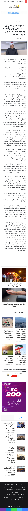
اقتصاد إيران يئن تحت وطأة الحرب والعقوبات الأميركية (21, 359)
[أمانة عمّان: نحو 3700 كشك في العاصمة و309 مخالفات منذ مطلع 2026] (7, 322)
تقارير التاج (6, 497)
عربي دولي (21, 497)
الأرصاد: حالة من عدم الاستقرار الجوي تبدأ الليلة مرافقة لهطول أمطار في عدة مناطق (21, 334)
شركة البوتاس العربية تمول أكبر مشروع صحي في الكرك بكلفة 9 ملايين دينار (10, 439)
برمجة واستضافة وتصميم (17, 506)
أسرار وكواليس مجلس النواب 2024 (15, 499)
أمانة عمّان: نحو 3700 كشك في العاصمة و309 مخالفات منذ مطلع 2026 (8, 333)
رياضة (6, 499)
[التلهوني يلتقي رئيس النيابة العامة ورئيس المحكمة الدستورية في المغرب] (21, 469)
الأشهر (7, 417)
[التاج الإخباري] (14, 6)
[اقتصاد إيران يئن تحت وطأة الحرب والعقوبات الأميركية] (20, 349)
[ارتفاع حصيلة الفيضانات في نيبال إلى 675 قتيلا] (21, 449)
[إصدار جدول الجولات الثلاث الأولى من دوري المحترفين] (7, 349)
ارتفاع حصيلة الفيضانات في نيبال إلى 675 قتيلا (9, 449)
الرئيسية (22, 21)
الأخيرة (20, 417)
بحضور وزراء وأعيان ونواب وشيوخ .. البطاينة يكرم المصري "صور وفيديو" (10, 458)
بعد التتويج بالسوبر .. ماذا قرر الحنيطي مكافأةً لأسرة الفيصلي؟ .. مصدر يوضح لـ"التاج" (9, 427)
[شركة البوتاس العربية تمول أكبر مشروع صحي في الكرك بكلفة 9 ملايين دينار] (21, 437)
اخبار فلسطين (7, 494)
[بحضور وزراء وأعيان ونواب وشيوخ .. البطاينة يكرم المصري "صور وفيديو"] (21, 457)
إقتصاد (16, 497)
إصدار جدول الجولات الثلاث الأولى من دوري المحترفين (8, 359)
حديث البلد (12, 497)
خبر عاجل (18, 21)
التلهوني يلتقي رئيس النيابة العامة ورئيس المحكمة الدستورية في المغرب (9, 470)
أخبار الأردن (13, 494)
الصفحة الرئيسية (20, 494)
